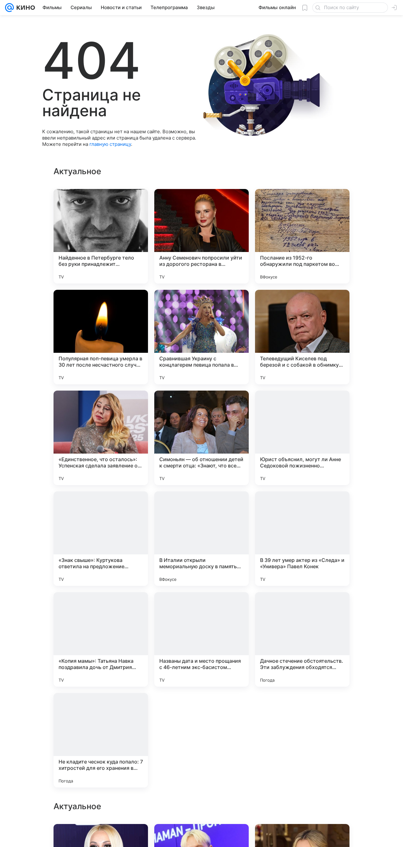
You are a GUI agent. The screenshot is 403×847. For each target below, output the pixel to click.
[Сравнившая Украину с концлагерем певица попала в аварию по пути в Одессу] (201, 337)
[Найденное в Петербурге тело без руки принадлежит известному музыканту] (101, 236)
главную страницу (110, 144)
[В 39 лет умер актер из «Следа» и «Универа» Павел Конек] (302, 538)
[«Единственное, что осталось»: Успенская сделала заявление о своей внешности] (101, 438)
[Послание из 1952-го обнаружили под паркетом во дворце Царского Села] (302, 236)
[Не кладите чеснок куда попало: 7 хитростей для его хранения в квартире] (101, 740)
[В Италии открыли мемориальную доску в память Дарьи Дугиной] (201, 538)
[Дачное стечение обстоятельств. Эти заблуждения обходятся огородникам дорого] (302, 639)
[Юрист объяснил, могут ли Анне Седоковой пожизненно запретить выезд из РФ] (302, 438)
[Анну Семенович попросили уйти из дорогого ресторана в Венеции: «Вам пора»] (201, 236)
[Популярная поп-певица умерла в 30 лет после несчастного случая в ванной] (101, 337)
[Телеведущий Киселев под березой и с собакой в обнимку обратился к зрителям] (302, 337)
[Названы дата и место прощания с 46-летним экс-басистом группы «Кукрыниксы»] (201, 639)
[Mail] (9, 7)
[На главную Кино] (24, 7)
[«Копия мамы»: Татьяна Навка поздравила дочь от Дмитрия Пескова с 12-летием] (101, 639)
